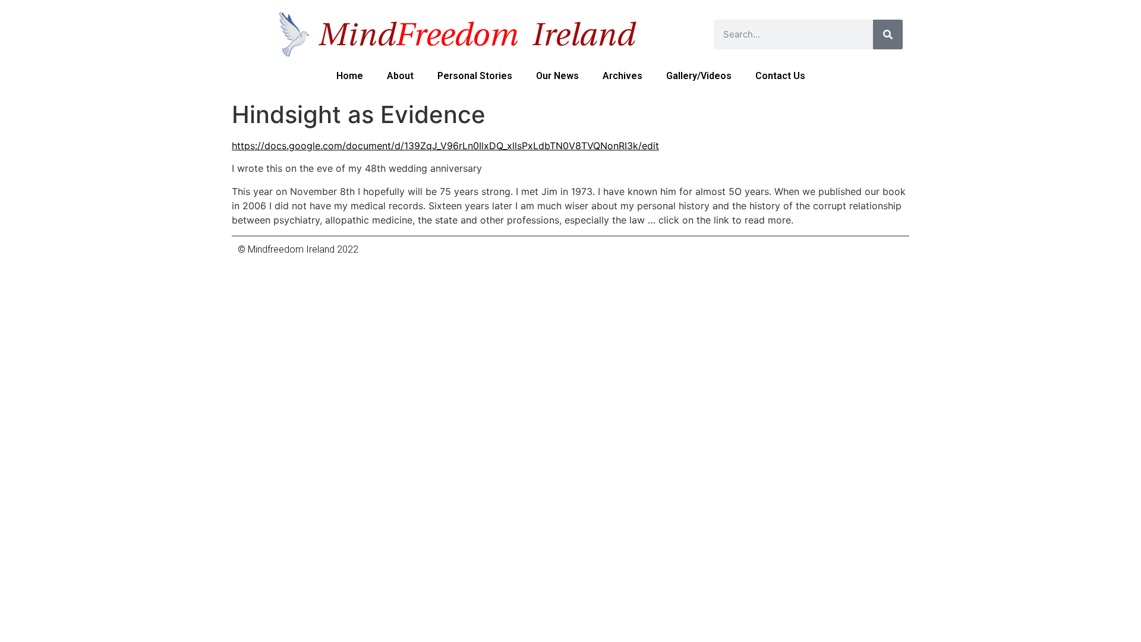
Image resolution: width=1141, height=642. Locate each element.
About (400, 75)
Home (349, 75)
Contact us (780, 75)
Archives (622, 75)
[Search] (888, 34)
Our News (557, 75)
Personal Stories (474, 75)
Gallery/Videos (699, 75)
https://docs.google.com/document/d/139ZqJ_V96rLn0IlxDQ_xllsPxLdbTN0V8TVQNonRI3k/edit (445, 146)
